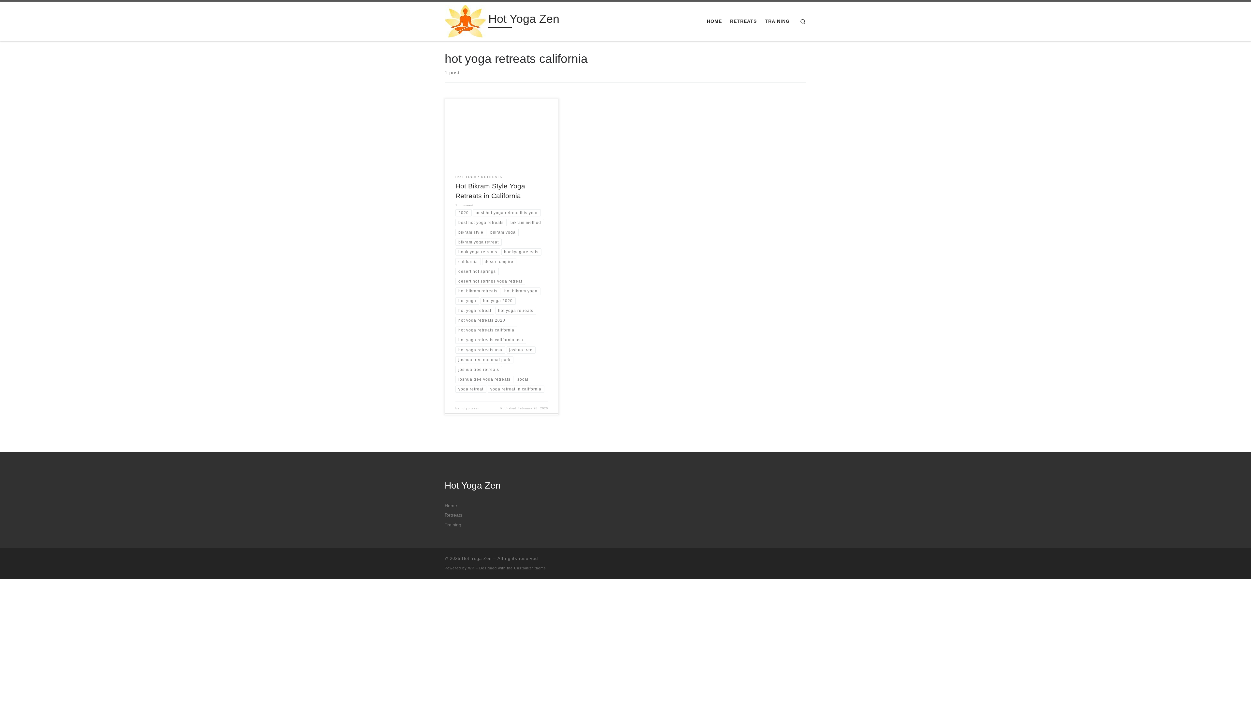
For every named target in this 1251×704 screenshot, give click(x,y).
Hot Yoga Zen (477, 558)
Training (453, 524)
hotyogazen (470, 408)
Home (451, 505)
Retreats (453, 515)
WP (471, 568)
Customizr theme (530, 568)
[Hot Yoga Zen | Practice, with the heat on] (465, 20)
